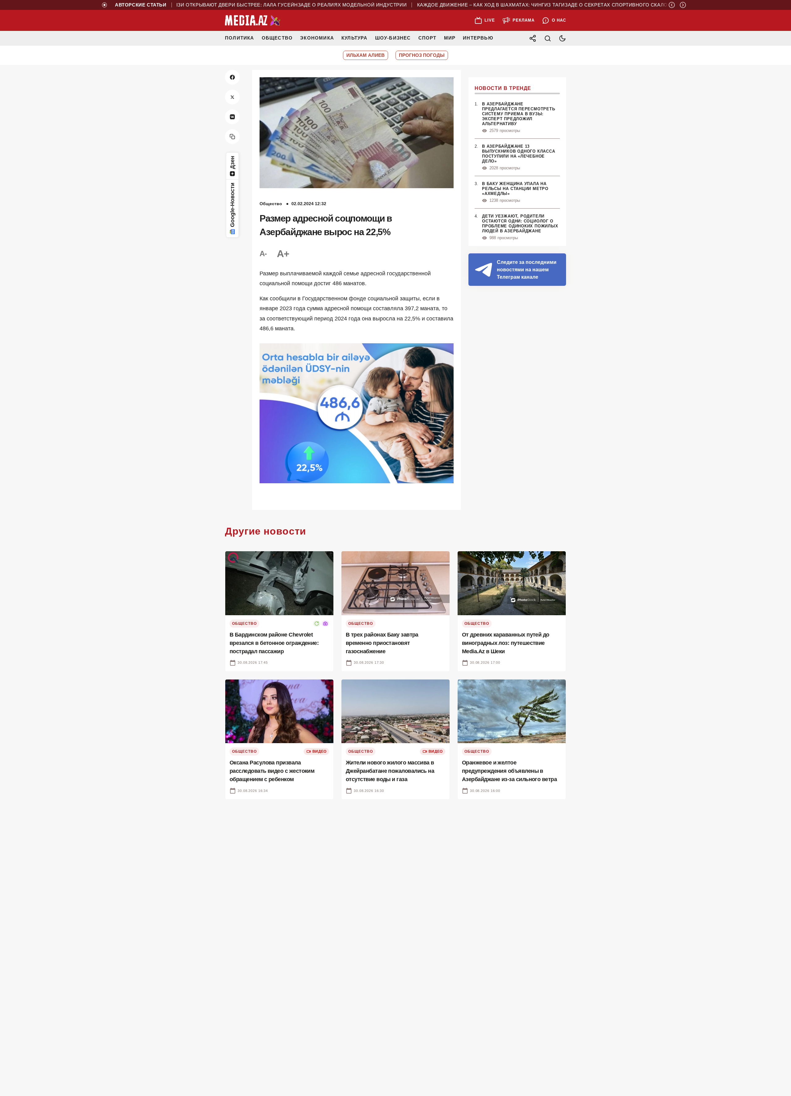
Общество (277, 37)
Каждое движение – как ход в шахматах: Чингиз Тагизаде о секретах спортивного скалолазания (524, 4)
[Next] (683, 5)
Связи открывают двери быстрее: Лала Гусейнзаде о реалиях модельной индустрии (257, 4)
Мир (450, 37)
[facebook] (232, 77)
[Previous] (672, 5)
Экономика (317, 37)
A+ (283, 253)
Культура (354, 37)
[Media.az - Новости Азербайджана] (253, 20)
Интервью (478, 37)
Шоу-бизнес (393, 37)
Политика (239, 37)
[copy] (232, 136)
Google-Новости (232, 205)
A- (263, 253)
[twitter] (232, 97)
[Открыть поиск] (547, 38)
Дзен (232, 162)
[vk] (232, 116)
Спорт (427, 37)
